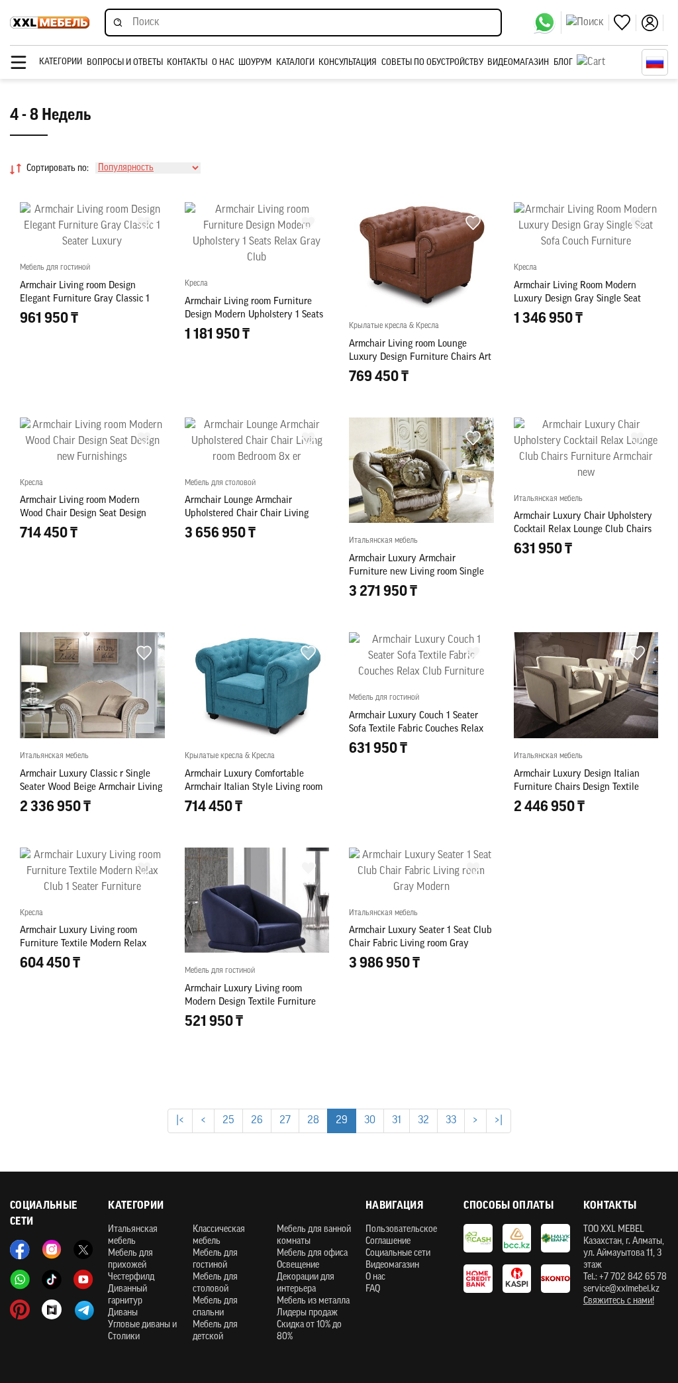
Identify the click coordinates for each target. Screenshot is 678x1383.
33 (451, 1120)
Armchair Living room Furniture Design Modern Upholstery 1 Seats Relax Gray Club (254, 315)
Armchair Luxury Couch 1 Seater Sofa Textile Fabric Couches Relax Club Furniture (416, 729)
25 (228, 1120)
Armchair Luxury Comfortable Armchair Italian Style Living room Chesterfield (253, 787)
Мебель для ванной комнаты (314, 1235)
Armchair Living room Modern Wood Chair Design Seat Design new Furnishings (83, 514)
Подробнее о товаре (586, 866)
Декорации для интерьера (305, 1283)
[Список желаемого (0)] (625, 23)
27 (285, 1120)
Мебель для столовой (215, 1283)
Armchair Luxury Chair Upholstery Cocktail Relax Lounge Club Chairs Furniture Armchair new (583, 530)
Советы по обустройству (432, 62)
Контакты (187, 62)
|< (180, 1120)
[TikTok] (52, 1280)
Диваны (123, 1313)
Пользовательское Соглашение (401, 1235)
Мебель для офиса (312, 1253)
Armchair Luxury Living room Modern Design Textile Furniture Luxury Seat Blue (250, 1002)
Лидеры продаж (307, 1313)
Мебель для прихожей (130, 1259)
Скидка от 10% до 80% (309, 1331)
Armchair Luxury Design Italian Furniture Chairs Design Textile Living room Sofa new (577, 787)
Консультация (347, 62)
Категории (60, 62)
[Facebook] (20, 1250)
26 (257, 1120)
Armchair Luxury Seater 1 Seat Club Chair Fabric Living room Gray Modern (420, 944)
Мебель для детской (215, 1331)
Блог (563, 62)
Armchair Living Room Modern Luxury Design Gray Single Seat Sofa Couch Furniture (577, 299)
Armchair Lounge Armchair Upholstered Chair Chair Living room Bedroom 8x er (247, 514)
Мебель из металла (313, 1301)
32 (423, 1120)
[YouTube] (83, 1280)
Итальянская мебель (133, 1235)
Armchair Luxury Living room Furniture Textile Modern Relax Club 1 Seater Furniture (83, 944)
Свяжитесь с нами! (618, 1301)
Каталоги (295, 62)
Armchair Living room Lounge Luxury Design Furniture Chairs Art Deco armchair (420, 357)
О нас (223, 62)
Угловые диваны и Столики (142, 1331)
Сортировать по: (57, 169)
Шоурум (254, 62)
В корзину (92, 405)
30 (369, 1120)
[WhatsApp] (547, 22)
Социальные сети (397, 1253)
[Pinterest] (20, 1309)
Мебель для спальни (215, 1307)
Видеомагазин (518, 62)
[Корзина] (606, 62)
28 (313, 1120)
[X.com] (83, 1250)
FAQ (372, 1289)
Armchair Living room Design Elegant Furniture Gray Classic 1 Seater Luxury (85, 299)
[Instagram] (52, 1250)
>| (499, 1120)
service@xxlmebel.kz (621, 1289)
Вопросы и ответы (125, 62)
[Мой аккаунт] (652, 23)
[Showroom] (52, 1309)
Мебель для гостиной (215, 1259)
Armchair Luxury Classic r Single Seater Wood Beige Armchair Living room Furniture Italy (91, 787)
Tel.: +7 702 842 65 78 (625, 1277)
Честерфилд (131, 1277)
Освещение (298, 1265)
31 (396, 1120)
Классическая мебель (219, 1235)
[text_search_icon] (587, 22)
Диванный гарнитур (127, 1295)
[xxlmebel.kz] (49, 22)
